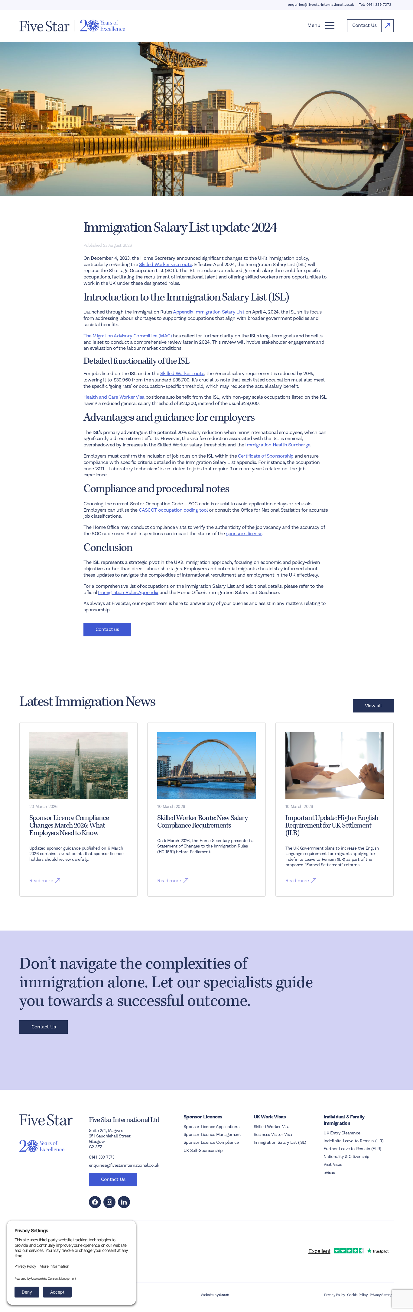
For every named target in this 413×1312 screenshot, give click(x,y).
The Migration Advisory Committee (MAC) (127, 336)
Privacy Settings (382, 1295)
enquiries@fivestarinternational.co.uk (321, 4)
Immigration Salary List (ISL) (280, 1142)
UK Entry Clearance (342, 1132)
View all (373, 706)
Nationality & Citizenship (346, 1156)
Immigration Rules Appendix (128, 592)
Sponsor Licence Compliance (211, 1142)
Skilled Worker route (182, 373)
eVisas (329, 1172)
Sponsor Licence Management (212, 1134)
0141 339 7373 (378, 4)
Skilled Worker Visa (272, 1126)
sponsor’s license (244, 533)
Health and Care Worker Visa (113, 397)
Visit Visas (333, 1164)
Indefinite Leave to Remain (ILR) (353, 1140)
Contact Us (43, 1027)
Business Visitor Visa (273, 1134)
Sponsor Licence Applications (211, 1126)
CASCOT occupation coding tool (173, 510)
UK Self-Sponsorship (203, 1150)
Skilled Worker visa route (165, 264)
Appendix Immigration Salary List (208, 312)
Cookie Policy (357, 1295)
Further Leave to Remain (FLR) (352, 1148)
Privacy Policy (334, 1295)
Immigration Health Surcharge (277, 445)
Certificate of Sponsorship (265, 456)
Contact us (107, 629)
